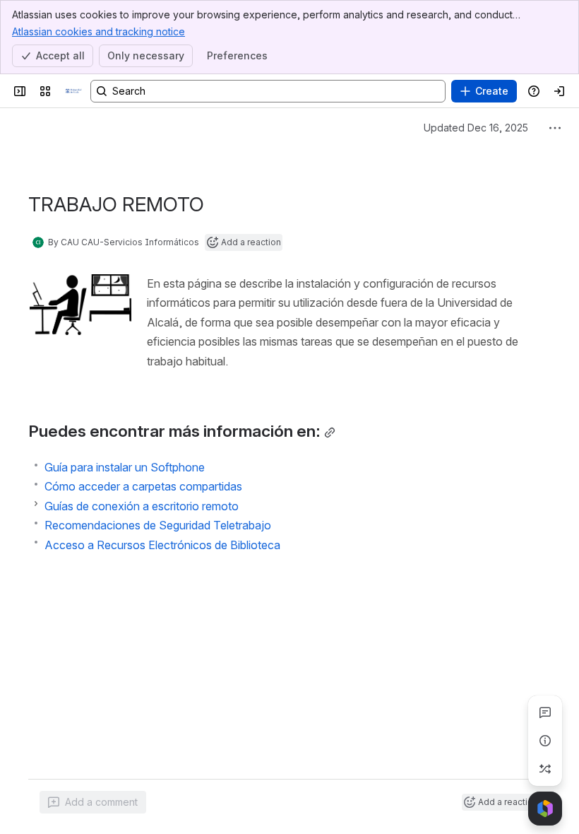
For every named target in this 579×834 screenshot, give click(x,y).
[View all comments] (545, 712)
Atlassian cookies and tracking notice (98, 31)
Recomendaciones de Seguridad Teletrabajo (157, 525)
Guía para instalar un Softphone (124, 467)
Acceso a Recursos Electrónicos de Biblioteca (162, 545)
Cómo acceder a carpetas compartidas (143, 486)
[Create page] (545, 769)
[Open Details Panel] (545, 740)
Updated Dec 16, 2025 (476, 128)
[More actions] (555, 128)
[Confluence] (73, 91)
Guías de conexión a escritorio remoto (141, 506)
